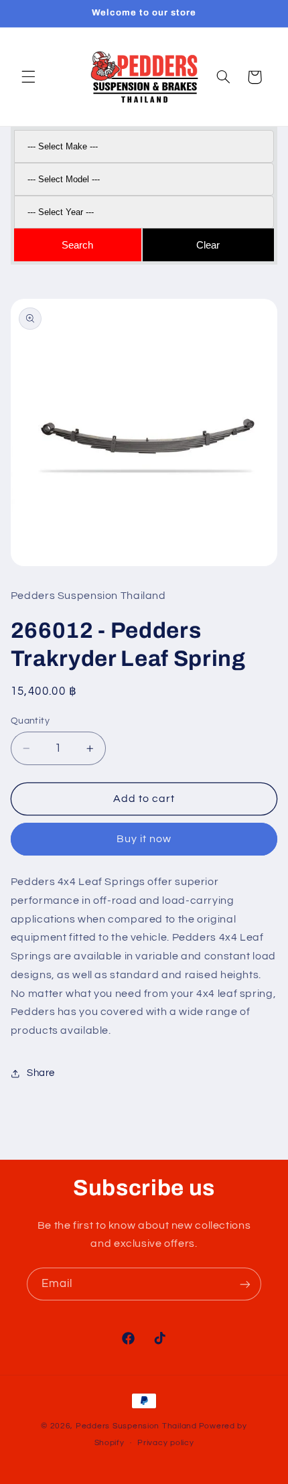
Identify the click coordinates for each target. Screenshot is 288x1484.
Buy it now (144, 838)
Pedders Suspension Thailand (136, 1426)
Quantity (30, 721)
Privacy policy (165, 1442)
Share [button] (41, 1073)
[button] (28, 77)
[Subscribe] (245, 1284)
